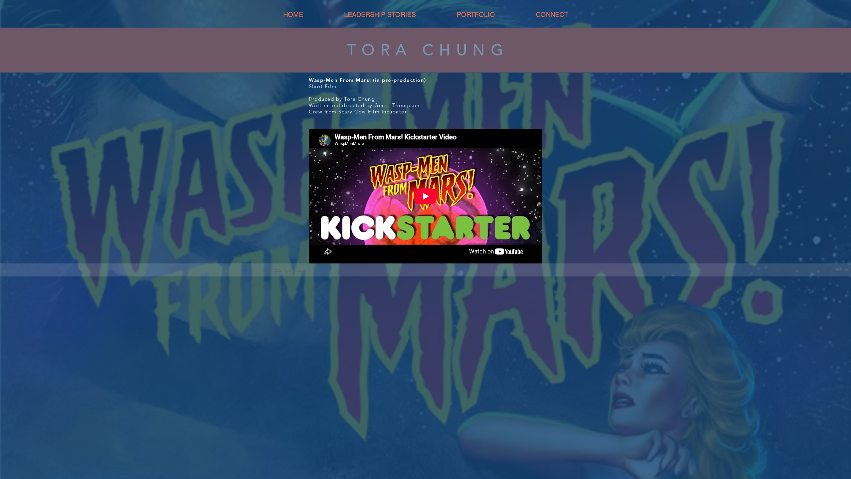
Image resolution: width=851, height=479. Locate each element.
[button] (475, 14)
